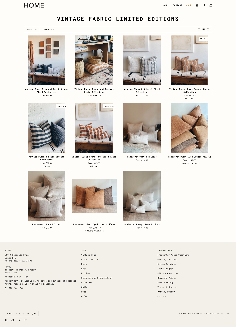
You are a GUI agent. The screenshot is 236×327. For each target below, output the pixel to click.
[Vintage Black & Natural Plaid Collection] (141, 60)
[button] (166, 5)
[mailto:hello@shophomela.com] (26, 320)
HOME (183, 313)
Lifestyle (86, 282)
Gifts (84, 296)
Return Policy (165, 282)
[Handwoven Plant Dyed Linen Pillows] (94, 196)
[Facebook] (6, 320)
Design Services (166, 264)
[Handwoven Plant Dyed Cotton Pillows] (189, 128)
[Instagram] (19, 320)
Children (86, 287)
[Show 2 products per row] (199, 29)
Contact (161, 296)
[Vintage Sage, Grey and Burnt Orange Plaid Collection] (46, 60)
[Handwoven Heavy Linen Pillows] (141, 196)
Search (198, 313)
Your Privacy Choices (217, 313)
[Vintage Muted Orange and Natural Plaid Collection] (94, 60)
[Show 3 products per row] (203, 29)
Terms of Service (167, 287)
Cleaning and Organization (96, 278)
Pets (83, 291)
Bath (83, 268)
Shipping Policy (166, 278)
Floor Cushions (89, 259)
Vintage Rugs (88, 255)
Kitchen (85, 273)
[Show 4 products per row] (209, 29)
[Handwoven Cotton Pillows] (141, 128)
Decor (84, 264)
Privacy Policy (166, 291)
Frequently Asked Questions (173, 255)
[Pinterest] (12, 320)
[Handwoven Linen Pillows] (46, 196)
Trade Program (165, 268)
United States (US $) (20, 313)
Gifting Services (167, 259)
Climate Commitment (168, 273)
